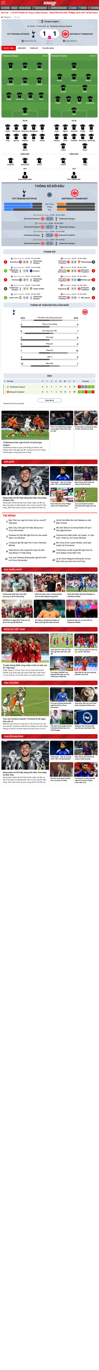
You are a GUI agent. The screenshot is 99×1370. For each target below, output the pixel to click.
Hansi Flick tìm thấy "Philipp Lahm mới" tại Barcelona (56, 13)
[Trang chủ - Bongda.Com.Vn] (49, 3)
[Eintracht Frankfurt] (85, 312)
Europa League (51, 21)
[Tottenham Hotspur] (14, 312)
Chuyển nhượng (24, 8)
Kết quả (14, 8)
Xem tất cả (49, 400)
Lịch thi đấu (5, 8)
